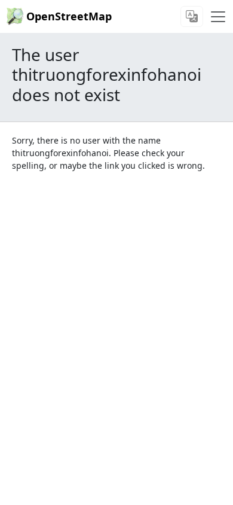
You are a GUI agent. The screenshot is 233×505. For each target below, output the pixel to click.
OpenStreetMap (69, 16)
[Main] (218, 17)
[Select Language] (191, 16)
